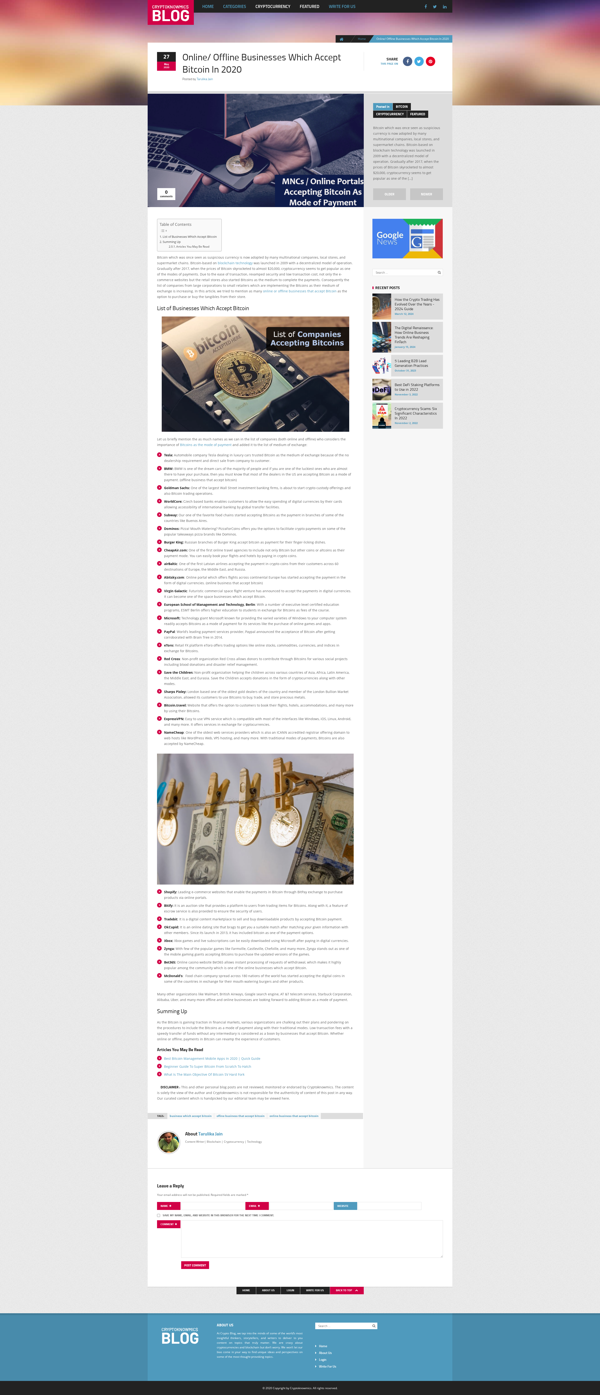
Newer (426, 194)
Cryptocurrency (272, 6)
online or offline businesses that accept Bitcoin (300, 291)
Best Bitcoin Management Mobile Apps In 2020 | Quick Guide (212, 1058)
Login (290, 1290)
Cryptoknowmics (300, 1388)
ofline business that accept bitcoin (241, 1116)
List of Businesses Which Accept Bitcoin (190, 236)
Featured (309, 6)
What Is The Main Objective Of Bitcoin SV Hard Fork (204, 1074)
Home (208, 6)
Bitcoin (402, 106)
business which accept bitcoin (191, 1116)
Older (389, 194)
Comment (167, 1224)
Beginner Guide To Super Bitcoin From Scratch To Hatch (207, 1066)
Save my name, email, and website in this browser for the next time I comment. (218, 1215)
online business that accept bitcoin (294, 1116)
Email (253, 1206)
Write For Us (342, 6)
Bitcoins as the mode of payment (206, 445)
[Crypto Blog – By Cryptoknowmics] (171, 21)
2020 (166, 67)
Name (165, 1206)
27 (166, 56)
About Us (268, 1290)
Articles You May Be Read (192, 246)
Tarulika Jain (205, 79)
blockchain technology (235, 263)
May (166, 64)
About (204, 1133)
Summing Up (172, 242)
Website (343, 1206)
